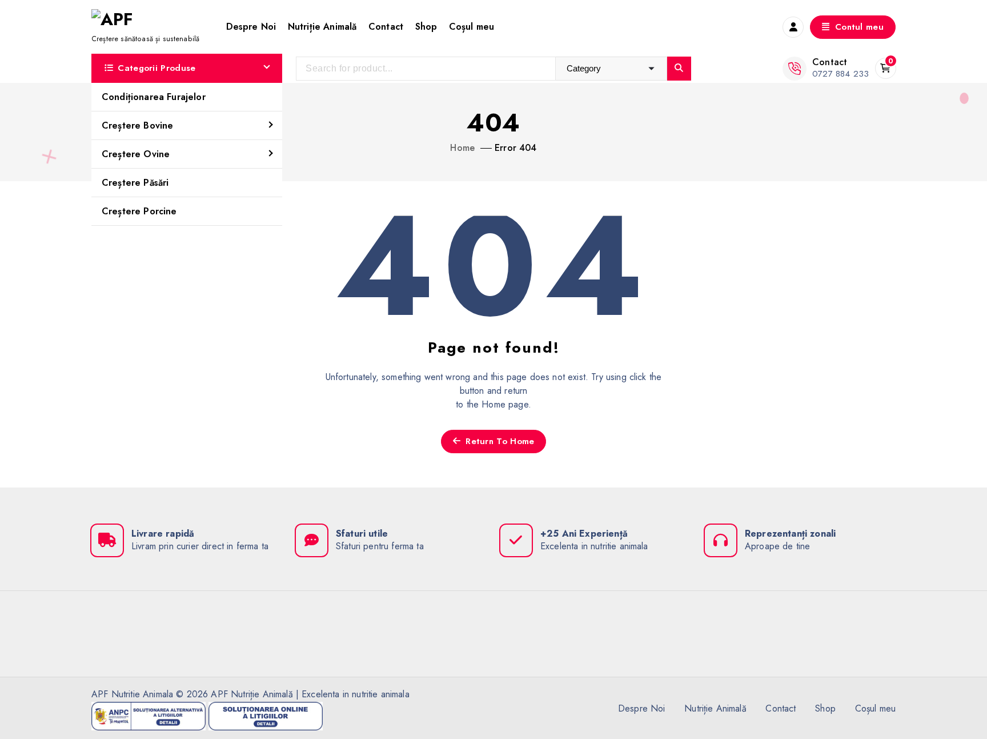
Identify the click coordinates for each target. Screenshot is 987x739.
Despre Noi (251, 26)
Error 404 (515, 147)
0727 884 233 (840, 73)
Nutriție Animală (322, 26)
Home (462, 147)
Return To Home (499, 441)
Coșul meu (471, 26)
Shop (426, 26)
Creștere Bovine (137, 125)
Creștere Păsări (135, 182)
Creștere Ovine (136, 154)
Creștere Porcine (139, 211)
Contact (385, 26)
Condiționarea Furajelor (154, 96)
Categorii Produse (156, 68)
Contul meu (858, 27)
